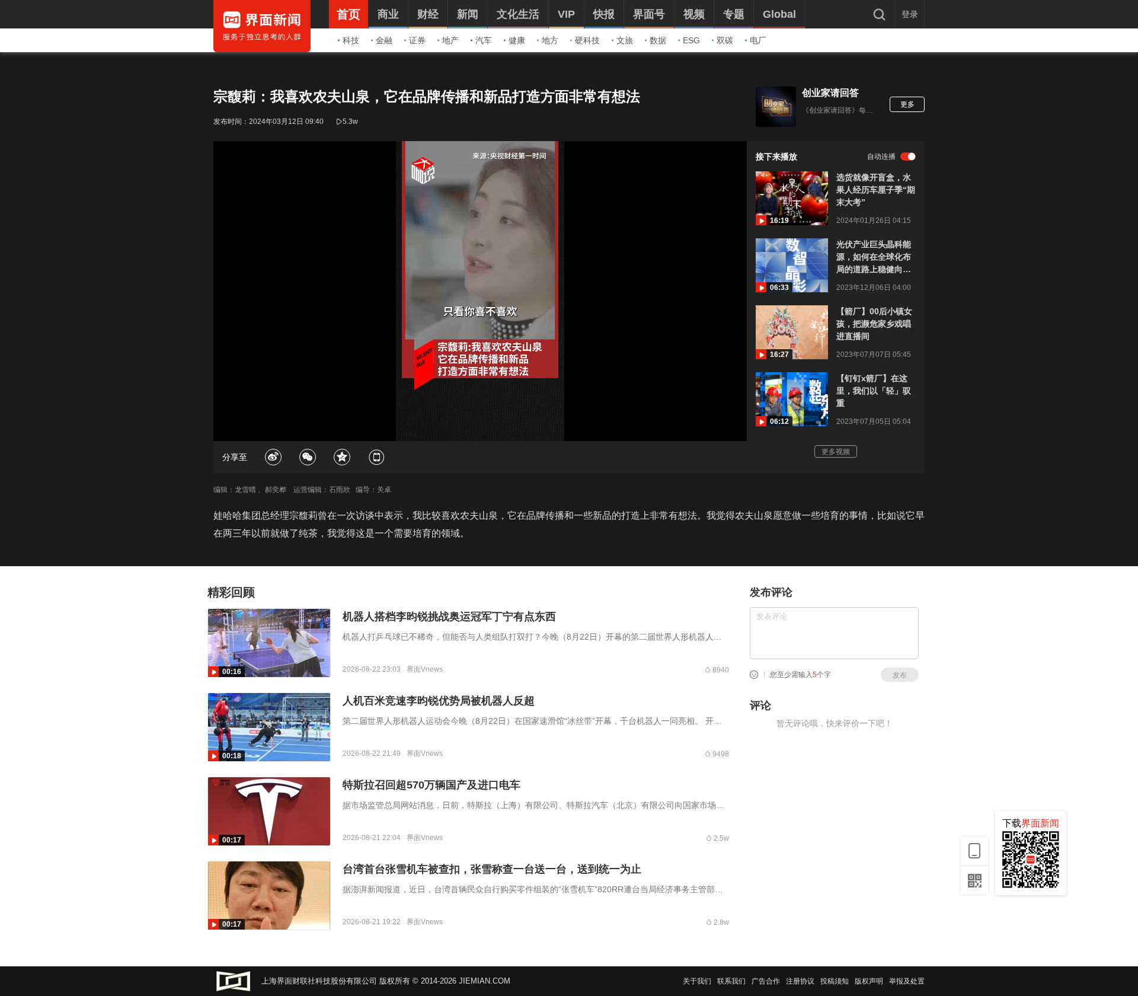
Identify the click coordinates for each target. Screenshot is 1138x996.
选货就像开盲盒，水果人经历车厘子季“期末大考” (875, 190)
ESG (691, 40)
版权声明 (869, 981)
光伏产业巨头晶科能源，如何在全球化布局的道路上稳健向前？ (873, 258)
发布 (900, 675)
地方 (550, 40)
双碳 (725, 40)
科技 (351, 40)
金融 (384, 40)
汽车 (483, 40)
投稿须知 (834, 981)
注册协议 (800, 981)
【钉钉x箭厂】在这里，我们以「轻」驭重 (873, 391)
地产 (450, 40)
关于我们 (697, 981)
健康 (517, 40)
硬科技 (587, 40)
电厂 (758, 40)
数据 (658, 40)
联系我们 (731, 981)
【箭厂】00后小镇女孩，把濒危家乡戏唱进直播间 (874, 324)
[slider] (480, 418)
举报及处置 (907, 981)
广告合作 (766, 981)
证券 (417, 40)
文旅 (624, 40)
